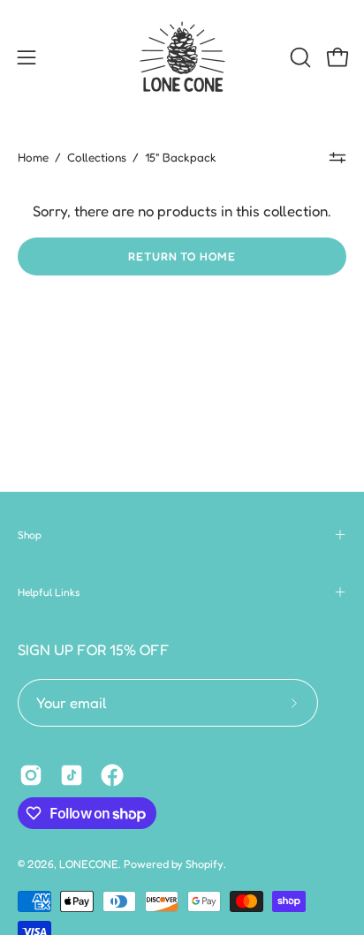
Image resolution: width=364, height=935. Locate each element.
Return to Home (182, 256)
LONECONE (88, 864)
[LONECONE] (182, 57)
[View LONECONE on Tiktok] (71, 775)
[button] (298, 57)
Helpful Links (49, 592)
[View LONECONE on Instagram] (31, 775)
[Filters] (337, 157)
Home (33, 157)
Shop (30, 534)
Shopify (205, 864)
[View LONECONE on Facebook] (112, 775)
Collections (96, 157)
